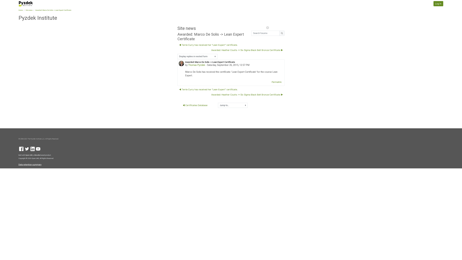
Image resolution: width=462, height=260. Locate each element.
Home (21, 10)
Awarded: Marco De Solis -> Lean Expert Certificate (53, 10)
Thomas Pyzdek (196, 65)
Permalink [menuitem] (277, 82)
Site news (29, 10)
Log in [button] (438, 3)
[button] (268, 28)
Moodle (37, 155)
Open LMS (29, 155)
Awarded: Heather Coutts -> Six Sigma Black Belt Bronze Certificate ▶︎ (247, 50)
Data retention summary (30, 164)
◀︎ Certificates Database (195, 105)
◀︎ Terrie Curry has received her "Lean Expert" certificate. (208, 45)
